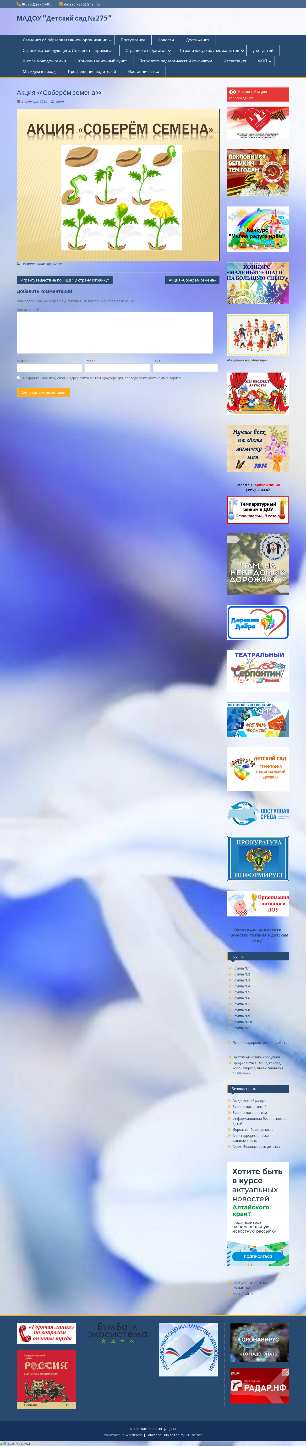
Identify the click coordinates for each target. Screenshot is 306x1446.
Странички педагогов (146, 50)
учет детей (263, 50)
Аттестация (235, 61)
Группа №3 (241, 980)
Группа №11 (242, 1028)
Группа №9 (241, 1016)
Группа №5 (241, 992)
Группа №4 (241, 986)
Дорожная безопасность (253, 1129)
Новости (166, 40)
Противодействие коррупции (256, 1057)
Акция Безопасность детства (256, 1146)
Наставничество (143, 71)
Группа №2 (241, 974)
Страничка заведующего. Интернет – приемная (68, 50)
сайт (60, 101)
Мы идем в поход (39, 71)
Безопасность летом (250, 1112)
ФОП (262, 61)
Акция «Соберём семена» (192, 280)
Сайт (156, 361)
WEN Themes (191, 1435)
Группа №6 (241, 998)
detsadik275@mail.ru (82, 4)
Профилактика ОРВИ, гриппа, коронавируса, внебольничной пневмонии (258, 1068)
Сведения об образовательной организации (65, 40)
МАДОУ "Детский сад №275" (64, 18)
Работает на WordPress (123, 1435)
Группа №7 (241, 1004)
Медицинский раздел (250, 1100)
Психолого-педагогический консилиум (175, 61)
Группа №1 (241, 968)
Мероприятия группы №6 (42, 263)
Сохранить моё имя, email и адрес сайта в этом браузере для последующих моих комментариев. (102, 378)
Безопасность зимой (250, 1106)
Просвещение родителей (92, 71)
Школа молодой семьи (44, 61)
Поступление (133, 40)
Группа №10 (242, 1022)
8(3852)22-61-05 (36, 4)
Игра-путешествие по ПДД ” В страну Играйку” (64, 280)
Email (90, 361)
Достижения (197, 40)
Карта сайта (243, 1293)
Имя (22, 361)
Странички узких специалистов (209, 50)
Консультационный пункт (102, 61)
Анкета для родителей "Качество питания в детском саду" (258, 935)
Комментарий (29, 309)
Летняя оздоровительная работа (260, 1042)
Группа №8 (241, 1010)
